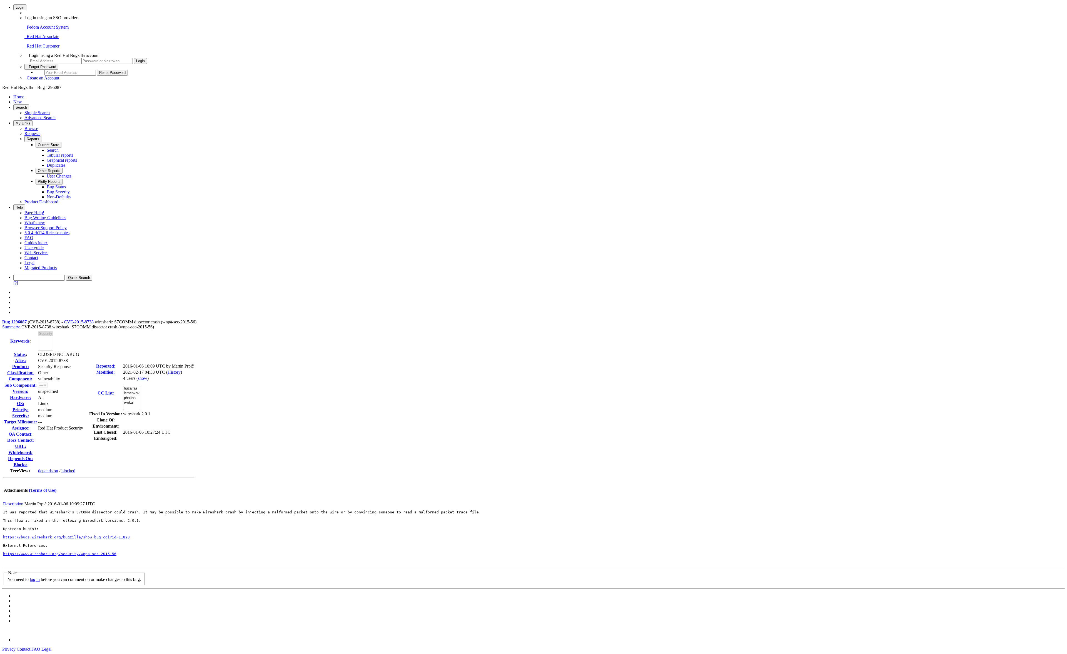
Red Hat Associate (41, 36)
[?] (15, 283)
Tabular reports (60, 155)
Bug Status (56, 186)
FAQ (28, 237)
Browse (31, 128)
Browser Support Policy (45, 227)
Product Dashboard (41, 201)
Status (20, 354)
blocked (68, 470)
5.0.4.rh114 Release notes (46, 232)
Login (20, 7)
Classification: (20, 372)
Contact (31, 257)
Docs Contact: (20, 440)
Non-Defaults (59, 196)
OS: (20, 403)
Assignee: (20, 428)
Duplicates (56, 165)
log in (35, 579)
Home (18, 96)
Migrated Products (40, 267)
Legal (29, 262)
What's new (34, 222)
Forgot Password (41, 67)
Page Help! (34, 212)
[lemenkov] (131, 393)
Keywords (19, 341)
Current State (48, 145)
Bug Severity (58, 191)
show (142, 378)
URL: (20, 446)
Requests (32, 133)
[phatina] (131, 398)
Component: (20, 378)
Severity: (20, 415)
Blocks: (21, 464)
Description (13, 503)
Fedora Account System (46, 27)
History (174, 372)
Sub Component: (20, 385)
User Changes (59, 176)
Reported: (105, 366)
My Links (23, 123)
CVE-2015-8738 (79, 321)
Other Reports (49, 171)
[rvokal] (131, 402)
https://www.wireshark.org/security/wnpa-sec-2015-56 (59, 554)
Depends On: (20, 458)
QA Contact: (21, 434)
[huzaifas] (131, 388)
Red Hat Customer (41, 46)
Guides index (36, 242)
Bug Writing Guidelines (45, 217)
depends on (48, 470)
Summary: (11, 326)
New (17, 101)
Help (19, 207)
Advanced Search (40, 117)
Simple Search (37, 112)
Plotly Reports (49, 181)
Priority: (21, 409)
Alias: (20, 360)
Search (21, 107)
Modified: (105, 372)
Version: (20, 391)
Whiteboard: (20, 452)
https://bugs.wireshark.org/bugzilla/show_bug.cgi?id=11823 (66, 537)
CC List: (106, 393)
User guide (34, 247)
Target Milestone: (20, 422)
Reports (33, 139)
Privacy (9, 649)
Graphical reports (62, 160)
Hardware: (20, 397)
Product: (20, 366)
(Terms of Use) (42, 490)
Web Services (36, 252)
